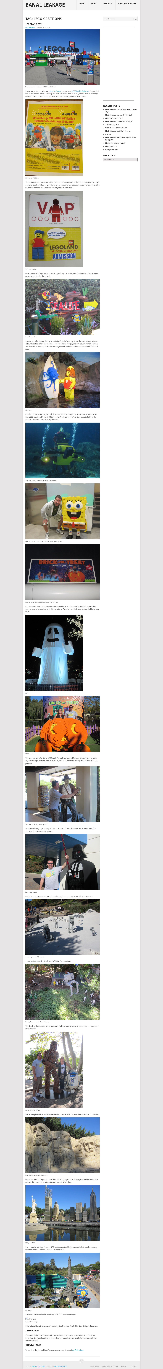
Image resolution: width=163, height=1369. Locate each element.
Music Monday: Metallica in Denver (118, 131)
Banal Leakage (45, 4)
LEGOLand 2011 (33, 24)
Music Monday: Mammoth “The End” (118, 115)
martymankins (30, 27)
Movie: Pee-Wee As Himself (115, 143)
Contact (107, 3)
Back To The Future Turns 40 (116, 128)
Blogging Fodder (111, 146)
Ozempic (108, 134)
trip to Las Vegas (54, 91)
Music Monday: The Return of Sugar (118, 121)
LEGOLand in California (80, 91)
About (93, 3)
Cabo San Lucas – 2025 (114, 118)
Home (81, 3)
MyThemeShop (60, 1366)
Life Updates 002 (111, 149)
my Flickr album (78, 1350)
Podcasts (94, 1366)
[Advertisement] (120, 63)
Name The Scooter (127, 3)
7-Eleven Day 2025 (112, 125)
